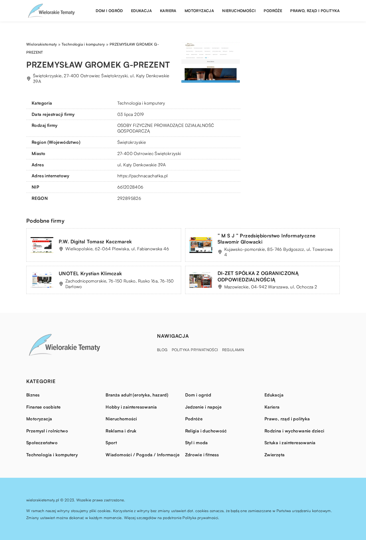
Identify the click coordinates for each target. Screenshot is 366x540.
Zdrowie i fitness (202, 454)
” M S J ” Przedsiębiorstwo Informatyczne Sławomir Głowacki (267, 239)
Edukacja (141, 10)
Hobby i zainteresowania (131, 407)
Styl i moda (196, 442)
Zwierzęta (274, 454)
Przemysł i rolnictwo (47, 431)
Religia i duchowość (206, 431)
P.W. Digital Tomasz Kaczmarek (95, 241)
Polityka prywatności (195, 349)
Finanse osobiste (43, 407)
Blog (162, 349)
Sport (111, 442)
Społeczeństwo (42, 442)
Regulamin (233, 349)
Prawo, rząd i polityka (315, 10)
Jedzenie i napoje (203, 407)
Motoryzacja (199, 10)
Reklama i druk (121, 431)
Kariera (168, 10)
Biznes (32, 395)
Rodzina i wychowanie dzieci (294, 431)
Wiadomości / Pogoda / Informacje (143, 454)
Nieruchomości (239, 10)
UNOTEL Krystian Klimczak (90, 273)
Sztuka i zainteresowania (290, 442)
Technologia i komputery (141, 103)
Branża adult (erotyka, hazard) (137, 395)
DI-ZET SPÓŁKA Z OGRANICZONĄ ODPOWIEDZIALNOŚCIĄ (258, 276)
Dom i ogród (109, 10)
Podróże (273, 10)
